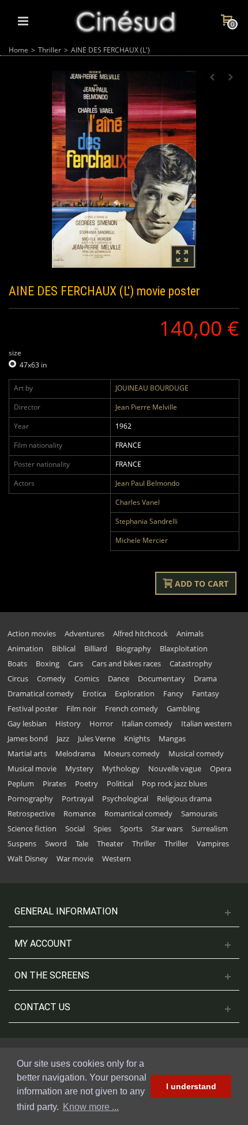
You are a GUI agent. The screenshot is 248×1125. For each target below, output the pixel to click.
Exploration (135, 693)
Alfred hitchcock (140, 633)
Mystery (79, 768)
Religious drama (184, 798)
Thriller (49, 50)
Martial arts (27, 753)
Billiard (95, 648)
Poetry (86, 783)
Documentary (161, 678)
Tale (82, 843)
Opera (220, 768)
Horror (101, 723)
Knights (137, 738)
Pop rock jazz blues (174, 783)
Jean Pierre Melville (146, 407)
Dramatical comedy (40, 693)
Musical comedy (196, 753)
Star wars (167, 828)
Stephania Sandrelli (146, 521)
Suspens (21, 843)
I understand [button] (191, 1086)
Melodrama (75, 753)
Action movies (31, 633)
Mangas (172, 738)
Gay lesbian (27, 723)
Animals (190, 633)
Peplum (20, 783)
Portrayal (77, 798)
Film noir (81, 708)
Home (18, 50)
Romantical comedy (138, 813)
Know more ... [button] (91, 1107)
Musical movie (32, 768)
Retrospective (31, 813)
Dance (118, 678)
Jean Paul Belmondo (147, 483)
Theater (110, 843)
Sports (131, 828)
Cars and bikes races (126, 663)
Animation (25, 648)
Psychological (125, 798)
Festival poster (32, 708)
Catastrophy (191, 663)
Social (75, 828)
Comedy (51, 678)
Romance (79, 813)
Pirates (54, 783)
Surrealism (209, 828)
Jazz (63, 738)
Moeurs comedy (132, 753)
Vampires (213, 843)
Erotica (94, 693)
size (16, 353)
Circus (17, 678)
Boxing (47, 663)
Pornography (30, 798)
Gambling (183, 708)
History (68, 723)
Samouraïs (199, 813)
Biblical (64, 648)
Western (116, 858)
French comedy (131, 708)
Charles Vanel (137, 502)
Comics (86, 678)
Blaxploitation (184, 648)
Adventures (84, 633)
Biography (133, 648)
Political (120, 783)
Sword (56, 843)
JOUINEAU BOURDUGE (152, 388)
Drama (205, 678)
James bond (27, 738)
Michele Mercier (141, 540)
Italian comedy (147, 723)
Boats (17, 663)
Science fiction (32, 828)
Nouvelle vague (174, 768)
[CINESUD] (125, 20)
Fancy (173, 693)
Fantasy (205, 693)
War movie (75, 858)
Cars (75, 663)
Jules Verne (96, 738)
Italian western (206, 723)
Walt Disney (27, 858)
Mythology (121, 768)
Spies (102, 828)
